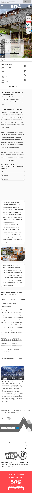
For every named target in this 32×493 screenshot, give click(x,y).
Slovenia (23, 10)
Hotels (20, 358)
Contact (8, 439)
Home (2, 10)
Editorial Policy (8, 448)
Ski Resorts (16, 10)
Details (15, 60)
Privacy (24, 442)
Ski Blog (8, 442)
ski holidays (23, 410)
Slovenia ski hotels (13, 412)
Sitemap (24, 448)
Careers (24, 439)
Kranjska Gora (5, 11)
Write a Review (14, 53)
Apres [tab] (20, 378)
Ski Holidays (9, 10)
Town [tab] (5, 378)
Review (6, 60)
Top (2, 60)
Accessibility (24, 445)
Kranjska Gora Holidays (7, 358)
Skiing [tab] (12, 378)
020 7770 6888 (14, 474)
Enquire (16, 489)
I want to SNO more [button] (5, 2)
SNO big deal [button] (26, 1)
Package (11, 60)
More (20, 60)
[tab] (3, 299)
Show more (12, 160)
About (24, 436)
